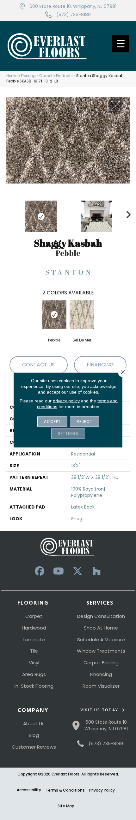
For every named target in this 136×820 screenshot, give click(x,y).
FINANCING (100, 364)
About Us (34, 723)
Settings (68, 433)
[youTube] (59, 571)
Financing (101, 674)
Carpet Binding (101, 662)
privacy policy (66, 400)
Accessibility (29, 790)
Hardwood (34, 627)
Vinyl (34, 662)
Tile (34, 651)
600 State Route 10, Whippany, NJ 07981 (72, 6)
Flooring (28, 75)
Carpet (46, 75)
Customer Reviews (34, 747)
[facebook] (40, 571)
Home (11, 75)
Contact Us (38, 364)
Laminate (34, 639)
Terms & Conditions (65, 790)
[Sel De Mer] (82, 314)
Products (64, 75)
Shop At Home (101, 627)
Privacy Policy (102, 790)
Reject (84, 421)
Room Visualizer (101, 686)
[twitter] (77, 571)
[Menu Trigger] (120, 43)
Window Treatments (101, 651)
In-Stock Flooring (34, 686)
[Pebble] (54, 314)
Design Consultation (101, 616)
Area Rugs (34, 674)
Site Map (66, 806)
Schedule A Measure (101, 639)
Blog (34, 735)
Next (126, 213)
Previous (9, 213)
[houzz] (96, 571)
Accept (52, 421)
